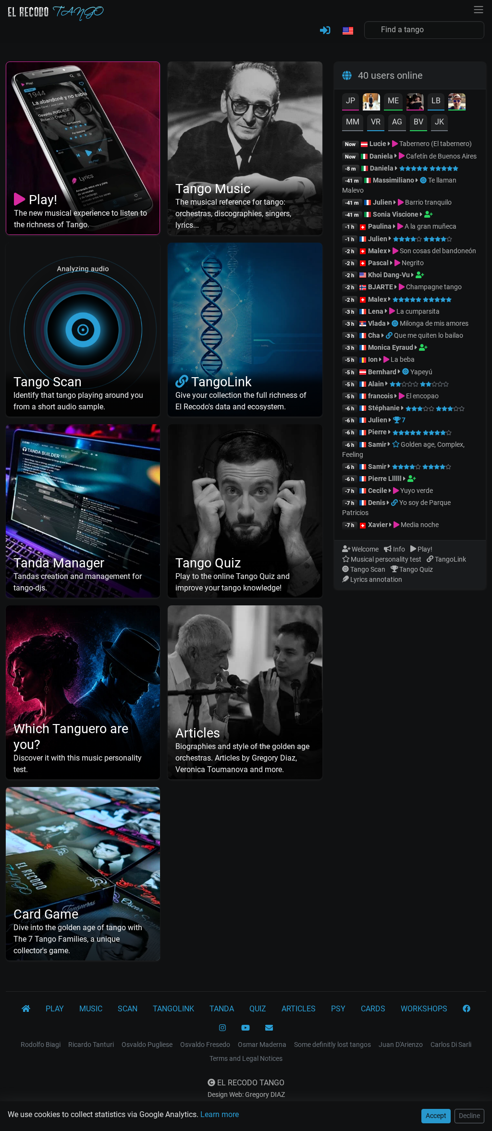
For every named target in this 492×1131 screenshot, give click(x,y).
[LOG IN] (325, 30)
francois (380, 396)
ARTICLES (299, 1008)
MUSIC (90, 1008)
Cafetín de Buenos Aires (441, 156)
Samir (377, 444)
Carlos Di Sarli (450, 1044)
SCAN (127, 1008)
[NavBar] (478, 8)
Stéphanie (384, 408)
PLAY (55, 1008)
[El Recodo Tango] (26, 1009)
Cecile (377, 490)
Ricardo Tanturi (91, 1044)
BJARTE (380, 287)
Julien (383, 202)
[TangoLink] (390, 335)
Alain (376, 384)
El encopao (422, 396)
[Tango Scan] (424, 180)
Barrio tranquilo (428, 202)
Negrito (412, 263)
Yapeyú (421, 372)
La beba (402, 359)
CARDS (373, 1008)
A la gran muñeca (429, 226)
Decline (469, 1115)
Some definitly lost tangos (332, 1044)
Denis (376, 502)
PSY (338, 1008)
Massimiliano (393, 180)
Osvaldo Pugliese (147, 1044)
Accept (436, 1115)
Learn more (219, 1114)
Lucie (377, 144)
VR (376, 121)
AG (397, 121)
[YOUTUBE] (246, 1028)
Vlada (377, 323)
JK (439, 121)
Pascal (378, 263)
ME (393, 100)
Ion (373, 359)
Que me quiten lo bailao (428, 335)
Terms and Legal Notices (246, 1058)
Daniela (381, 156)
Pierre (377, 432)
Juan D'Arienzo (401, 1044)
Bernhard (382, 372)
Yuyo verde (416, 490)
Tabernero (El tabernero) (435, 144)
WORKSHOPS (424, 1008)
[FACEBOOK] (466, 1009)
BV (418, 121)
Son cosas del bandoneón (437, 251)
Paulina (380, 226)
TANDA (221, 1008)
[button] (347, 31)
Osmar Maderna (262, 1044)
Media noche (419, 525)
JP (350, 100)
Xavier (378, 525)
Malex (377, 251)
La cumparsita (417, 311)
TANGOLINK (173, 1008)
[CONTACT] (269, 1028)
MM (352, 121)
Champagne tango (433, 287)
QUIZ (257, 1008)
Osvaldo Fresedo (205, 1044)
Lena (375, 311)
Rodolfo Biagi (41, 1044)
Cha (374, 335)
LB (436, 100)
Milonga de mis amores (434, 323)
